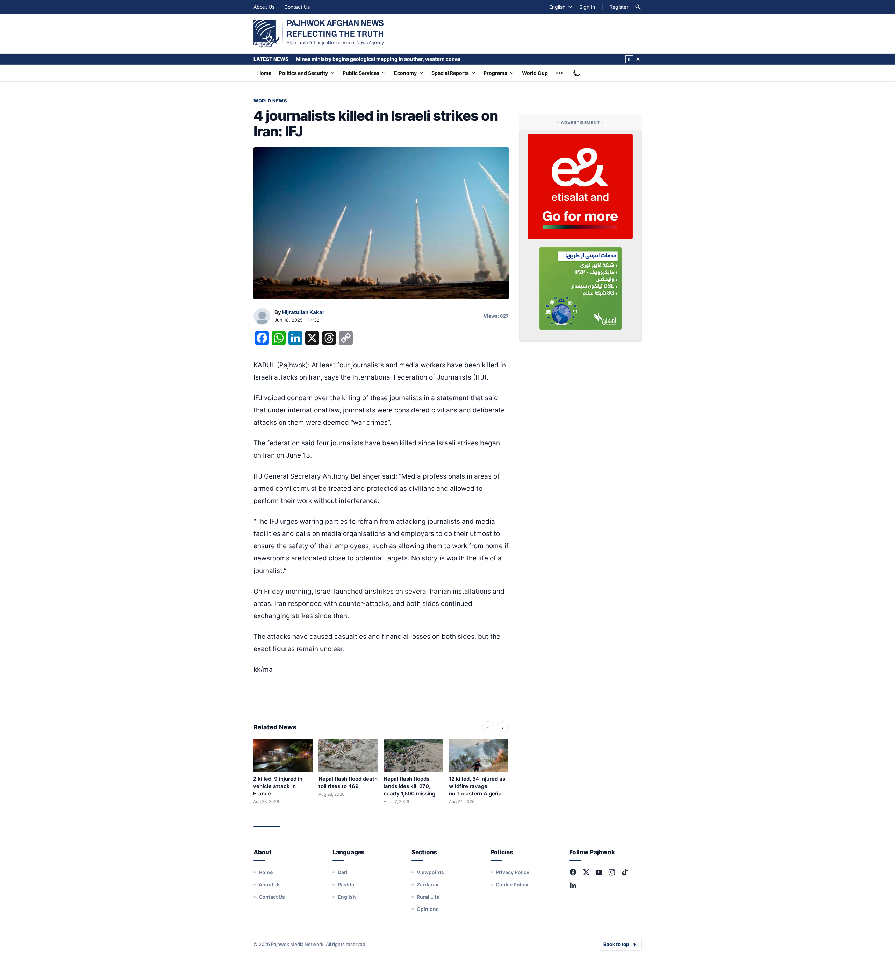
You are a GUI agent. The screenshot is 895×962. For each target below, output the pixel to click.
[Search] (638, 7)
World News (270, 101)
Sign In (587, 7)
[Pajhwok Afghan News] (318, 34)
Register (618, 7)
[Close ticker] (638, 59)
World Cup (535, 73)
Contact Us (297, 7)
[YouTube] (599, 872)
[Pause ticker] (629, 59)
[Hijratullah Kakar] (262, 316)
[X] (586, 872)
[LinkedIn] (573, 885)
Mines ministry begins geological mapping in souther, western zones (378, 59)
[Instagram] (612, 872)
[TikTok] (625, 872)
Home (264, 73)
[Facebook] (573, 872)
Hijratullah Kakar (303, 312)
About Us (263, 7)
